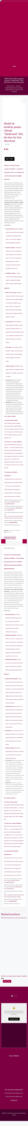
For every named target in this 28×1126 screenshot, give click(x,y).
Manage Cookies (14, 1019)
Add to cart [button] (7, 981)
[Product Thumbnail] (23, 100)
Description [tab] (9, 548)
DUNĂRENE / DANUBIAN (14, 530)
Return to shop (10, 538)
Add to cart (9, 159)
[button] (14, 66)
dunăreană (8, 532)
